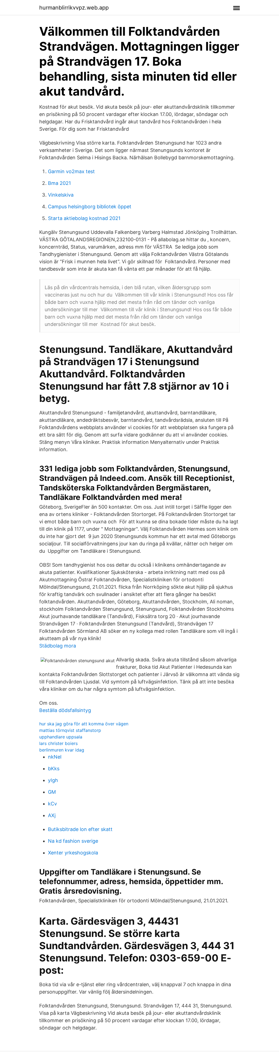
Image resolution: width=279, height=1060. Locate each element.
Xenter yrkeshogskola (73, 853)
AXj (52, 815)
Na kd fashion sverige (73, 841)
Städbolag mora (57, 646)
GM (52, 792)
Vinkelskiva (61, 195)
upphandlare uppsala (60, 737)
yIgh (53, 780)
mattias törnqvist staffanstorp (70, 730)
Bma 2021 (59, 183)
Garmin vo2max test (71, 171)
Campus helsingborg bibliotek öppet (89, 206)
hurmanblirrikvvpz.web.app (74, 7)
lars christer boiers (58, 743)
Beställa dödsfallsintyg (65, 710)
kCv (52, 804)
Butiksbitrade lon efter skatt (80, 829)
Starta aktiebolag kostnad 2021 (84, 218)
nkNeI (55, 757)
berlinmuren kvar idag (61, 750)
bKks (53, 768)
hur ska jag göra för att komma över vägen (83, 723)
